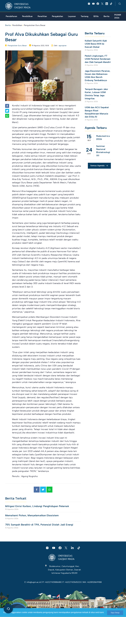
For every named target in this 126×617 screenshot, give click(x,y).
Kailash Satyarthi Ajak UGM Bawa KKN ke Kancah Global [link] (96, 43)
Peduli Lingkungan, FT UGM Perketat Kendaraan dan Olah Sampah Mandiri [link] (98, 58)
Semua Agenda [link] (97, 165)
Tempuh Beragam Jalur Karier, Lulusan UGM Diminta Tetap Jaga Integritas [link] (96, 94)
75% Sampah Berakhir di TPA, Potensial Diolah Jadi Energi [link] (39, 524)
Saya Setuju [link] (115, 613)
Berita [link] (8, 25)
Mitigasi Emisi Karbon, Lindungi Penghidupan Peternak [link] (37, 506)
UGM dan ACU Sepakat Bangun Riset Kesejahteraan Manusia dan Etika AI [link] (97, 112)
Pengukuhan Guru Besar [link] (34, 25)
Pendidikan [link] (17, 25)
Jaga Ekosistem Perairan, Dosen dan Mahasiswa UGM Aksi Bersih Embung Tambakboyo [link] (97, 76)
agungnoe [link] (62, 46)
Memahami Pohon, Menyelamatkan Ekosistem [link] (32, 515)
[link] (19, 6)
